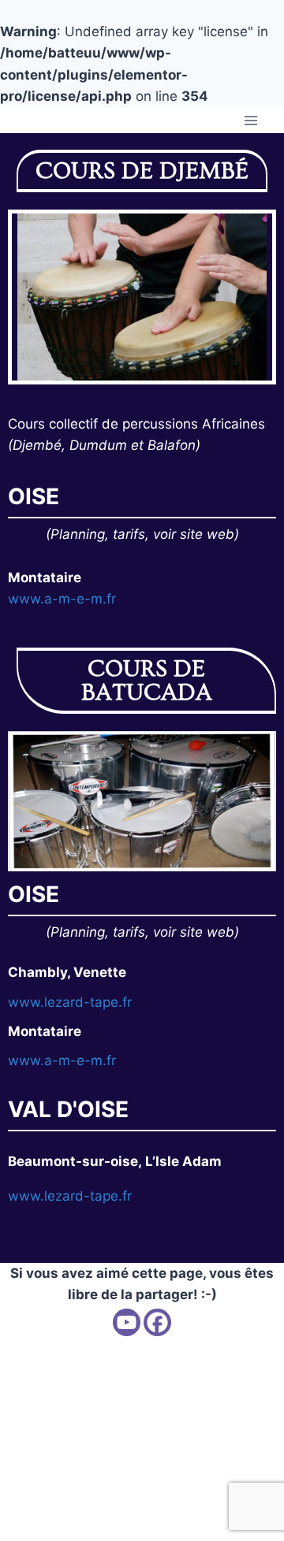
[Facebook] (157, 1322)
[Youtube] (126, 1322)
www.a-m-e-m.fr (62, 599)
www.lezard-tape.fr (70, 1002)
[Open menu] (250, 120)
